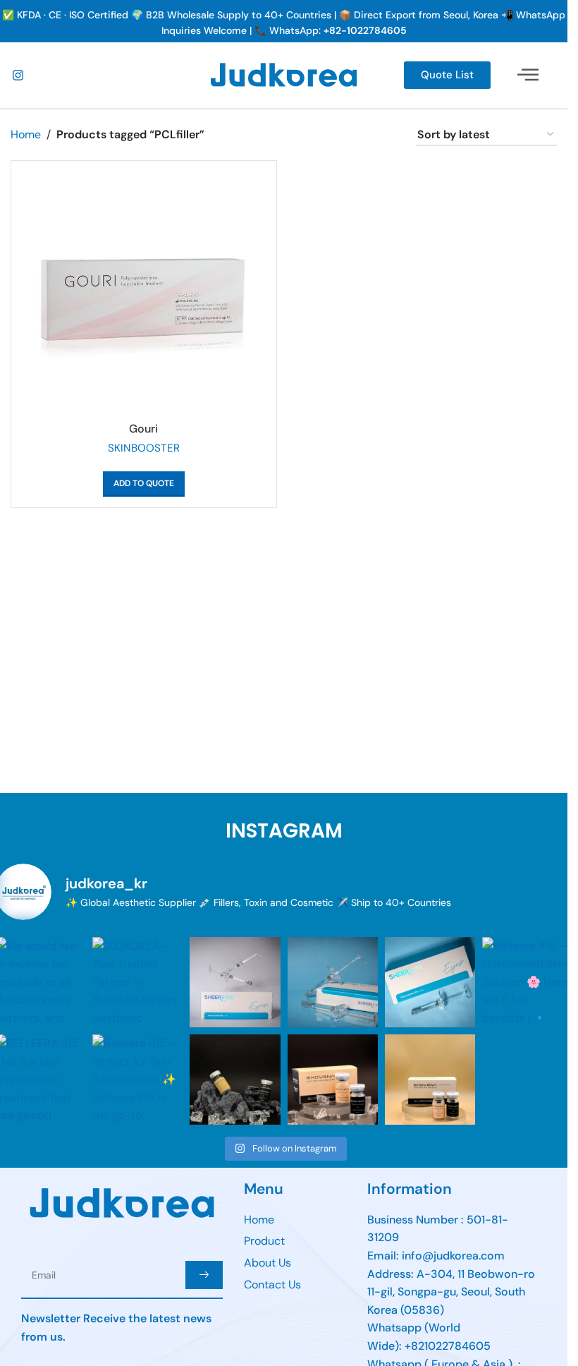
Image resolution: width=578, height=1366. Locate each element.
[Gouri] (144, 293)
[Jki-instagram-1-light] (17, 74)
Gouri (143, 428)
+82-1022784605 (365, 30)
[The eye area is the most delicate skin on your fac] (333, 982)
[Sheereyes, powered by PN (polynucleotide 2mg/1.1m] (235, 982)
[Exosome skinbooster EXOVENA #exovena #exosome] (235, 1079)
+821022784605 (448, 1345)
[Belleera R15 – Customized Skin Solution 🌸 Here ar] (527, 982)
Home (26, 134)
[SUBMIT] (204, 1275)
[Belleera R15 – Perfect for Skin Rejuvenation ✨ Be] (137, 1079)
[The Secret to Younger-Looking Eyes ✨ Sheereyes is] (430, 982)
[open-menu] (528, 75)
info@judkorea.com (453, 1255)
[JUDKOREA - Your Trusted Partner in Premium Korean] (137, 982)
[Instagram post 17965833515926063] (430, 1079)
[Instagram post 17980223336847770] (333, 1079)
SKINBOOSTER (144, 448)
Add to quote (143, 483)
